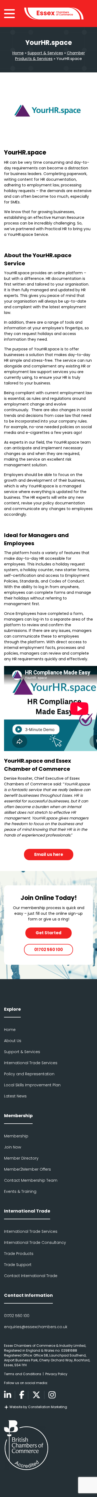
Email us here (48, 854)
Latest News (15, 1096)
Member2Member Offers (27, 1169)
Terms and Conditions (22, 1374)
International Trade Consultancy (35, 1242)
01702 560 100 (48, 949)
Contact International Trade (30, 1275)
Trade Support (18, 1264)
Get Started (48, 933)
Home (18, 53)
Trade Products (18, 1253)
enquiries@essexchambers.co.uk (35, 1326)
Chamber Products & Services (50, 55)
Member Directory (21, 1158)
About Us (12, 1040)
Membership (16, 1136)
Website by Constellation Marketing (38, 1407)
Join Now (12, 1147)
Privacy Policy (56, 1374)
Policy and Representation (29, 1074)
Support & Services (45, 53)
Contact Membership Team (30, 1180)
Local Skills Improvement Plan (32, 1085)
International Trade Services (30, 1063)
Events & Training (20, 1191)
